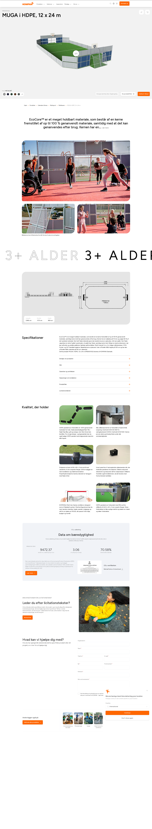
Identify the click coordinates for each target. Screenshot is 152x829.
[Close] (147, 690)
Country (108, 703)
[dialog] (76, 414)
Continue (127, 713)
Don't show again (127, 718)
